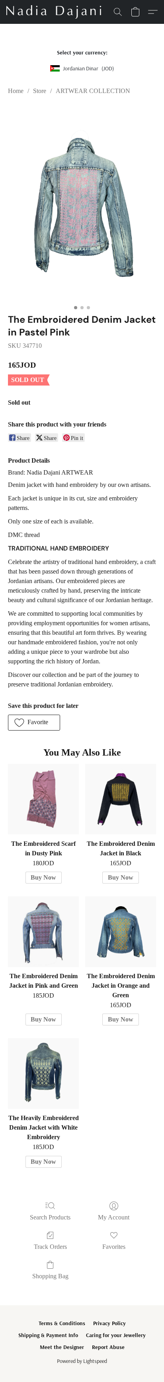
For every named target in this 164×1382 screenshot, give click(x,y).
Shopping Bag (50, 1276)
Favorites (113, 1246)
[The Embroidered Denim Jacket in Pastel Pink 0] (82, 202)
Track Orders (50, 1246)
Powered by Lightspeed (82, 1361)
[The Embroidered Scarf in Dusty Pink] (43, 799)
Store (39, 90)
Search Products (50, 1217)
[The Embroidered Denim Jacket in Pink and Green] (43, 931)
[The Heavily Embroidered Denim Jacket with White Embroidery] (43, 1073)
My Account (113, 1217)
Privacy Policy (109, 1323)
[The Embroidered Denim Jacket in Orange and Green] (120, 931)
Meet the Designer (62, 1347)
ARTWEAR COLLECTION (93, 90)
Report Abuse (108, 1347)
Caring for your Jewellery (116, 1335)
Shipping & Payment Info (48, 1335)
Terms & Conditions (62, 1323)
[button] (56, 12)
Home (15, 90)
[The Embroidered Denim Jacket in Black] (120, 799)
